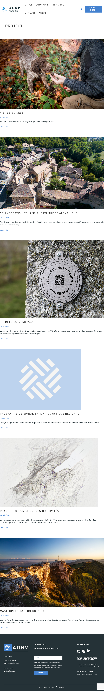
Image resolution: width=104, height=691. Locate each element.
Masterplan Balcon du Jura (22, 611)
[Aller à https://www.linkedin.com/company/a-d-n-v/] (89, 651)
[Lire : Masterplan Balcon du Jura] (52, 572)
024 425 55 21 (8, 668)
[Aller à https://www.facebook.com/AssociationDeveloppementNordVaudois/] (79, 651)
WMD (63, 687)
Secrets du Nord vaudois (19, 322)
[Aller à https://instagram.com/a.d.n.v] (84, 651)
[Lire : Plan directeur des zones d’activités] (49, 472)
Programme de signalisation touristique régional (39, 414)
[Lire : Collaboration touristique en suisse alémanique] (52, 173)
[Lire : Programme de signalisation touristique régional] (40, 379)
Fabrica (52, 687)
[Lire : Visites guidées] (52, 74)
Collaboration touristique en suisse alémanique (38, 213)
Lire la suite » (4, 127)
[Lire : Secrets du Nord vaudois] (52, 279)
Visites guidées (11, 113)
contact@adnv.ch (9, 671)
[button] (49, 5)
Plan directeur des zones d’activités (29, 511)
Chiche (59, 687)
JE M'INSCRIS (41, 672)
